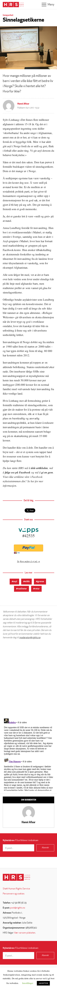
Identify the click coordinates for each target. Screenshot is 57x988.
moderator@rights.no (29, 638)
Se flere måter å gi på (27, 561)
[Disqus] (28, 679)
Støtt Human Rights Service (16, 889)
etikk (27, 581)
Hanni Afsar (23, 104)
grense (40, 581)
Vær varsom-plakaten (24, 933)
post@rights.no (17, 908)
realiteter (22, 589)
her (32, 481)
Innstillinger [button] (27, 983)
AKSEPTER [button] (43, 983)
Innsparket (8, 15)
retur (37, 589)
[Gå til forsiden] (16, 877)
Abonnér (45, 848)
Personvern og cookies (13, 894)
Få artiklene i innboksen (20, 840)
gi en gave (47, 472)
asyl (15, 581)
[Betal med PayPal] (28, 548)
